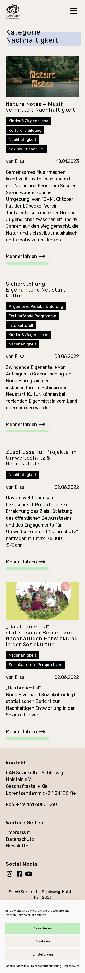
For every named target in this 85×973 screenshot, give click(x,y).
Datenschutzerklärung (46, 966)
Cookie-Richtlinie (17, 966)
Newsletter (18, 846)
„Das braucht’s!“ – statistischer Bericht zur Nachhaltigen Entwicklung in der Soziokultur (42, 635)
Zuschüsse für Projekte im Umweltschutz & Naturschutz (41, 458)
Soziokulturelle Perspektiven (35, 664)
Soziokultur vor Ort (26, 149)
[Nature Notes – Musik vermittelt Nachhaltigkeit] (42, 76)
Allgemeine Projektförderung (36, 306)
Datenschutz (20, 839)
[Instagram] (11, 874)
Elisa (20, 161)
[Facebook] (20, 874)
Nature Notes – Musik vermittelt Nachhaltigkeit (41, 107)
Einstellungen (42, 954)
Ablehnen (42, 941)
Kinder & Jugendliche (28, 120)
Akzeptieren (42, 928)
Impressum (71, 966)
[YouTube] (30, 874)
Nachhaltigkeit (22, 139)
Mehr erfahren (21, 256)
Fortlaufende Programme (32, 316)
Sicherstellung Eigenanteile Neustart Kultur (36, 290)
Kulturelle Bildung (25, 130)
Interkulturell (21, 325)
